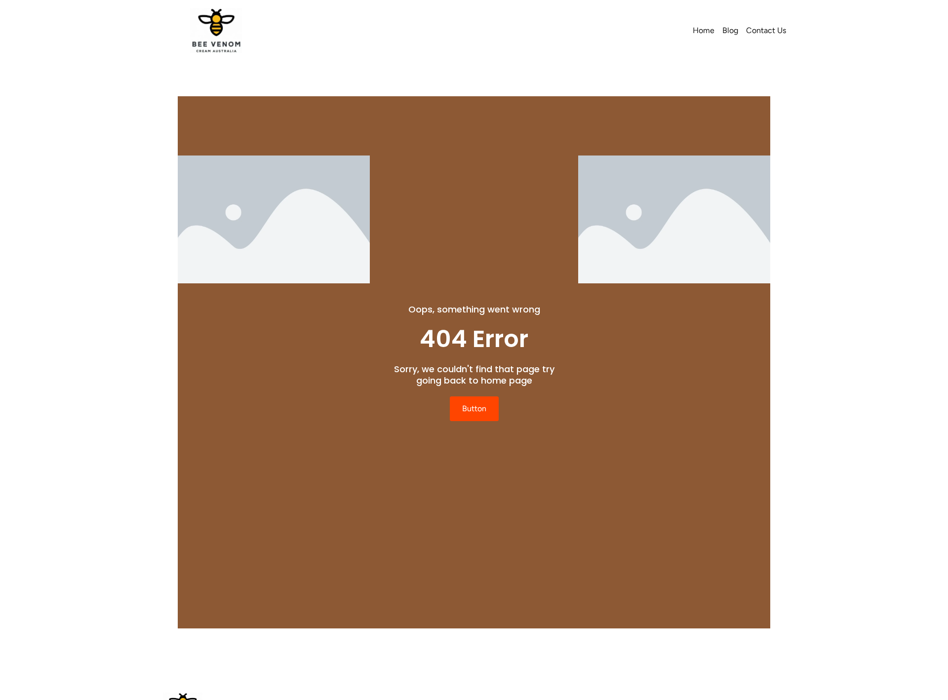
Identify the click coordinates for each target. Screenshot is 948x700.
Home (703, 30)
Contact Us (766, 30)
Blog (730, 30)
